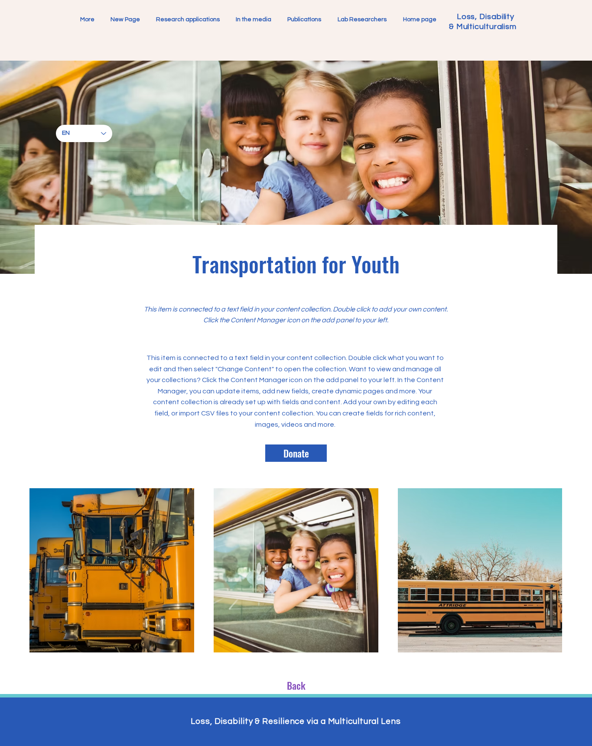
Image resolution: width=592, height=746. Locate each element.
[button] (362, 19)
